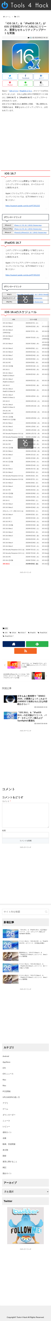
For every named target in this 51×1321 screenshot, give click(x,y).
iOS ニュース (8, 1074)
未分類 (5, 1150)
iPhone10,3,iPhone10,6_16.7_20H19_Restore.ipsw (30, 232)
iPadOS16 (43, 633)
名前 (4, 830)
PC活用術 (7, 1091)
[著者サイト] (14, 644)
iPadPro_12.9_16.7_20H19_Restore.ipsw (30, 302)
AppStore (6, 1062)
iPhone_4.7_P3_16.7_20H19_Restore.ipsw (28, 225)
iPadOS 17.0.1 (26, 91)
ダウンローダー (9, 1115)
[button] (46, 911)
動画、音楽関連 (9, 1144)
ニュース (6, 1121)
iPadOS (33, 633)
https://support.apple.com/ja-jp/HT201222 (22, 206)
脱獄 (4, 1156)
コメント (6, 801)
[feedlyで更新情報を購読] (37, 644)
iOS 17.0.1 (13, 91)
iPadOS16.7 (9, 636)
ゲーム (5, 1109)
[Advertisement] (25, 140)
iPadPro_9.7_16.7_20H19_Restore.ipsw (29, 298)
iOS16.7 (23, 633)
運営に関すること (10, 1162)
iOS (6, 628)
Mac (4, 1080)
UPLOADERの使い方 (11, 1097)
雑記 (4, 1167)
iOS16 (14, 633)
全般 (4, 1138)
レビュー (6, 1126)
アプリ (5, 1103)
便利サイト (7, 1132)
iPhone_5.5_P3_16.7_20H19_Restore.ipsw (28, 229)
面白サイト (7, 1173)
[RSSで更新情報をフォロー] (25, 651)
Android (6, 1056)
